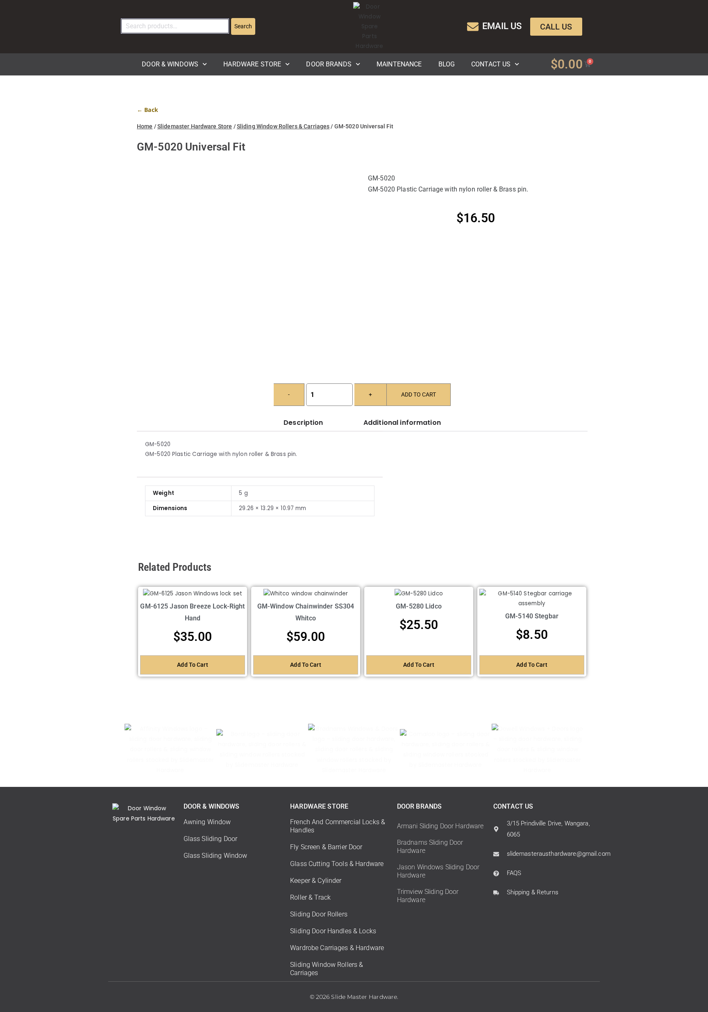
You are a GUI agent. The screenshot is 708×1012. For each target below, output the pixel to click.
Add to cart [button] (192, 664)
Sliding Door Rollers (318, 914)
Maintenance (399, 64)
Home (145, 126)
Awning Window (207, 822)
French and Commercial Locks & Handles (337, 826)
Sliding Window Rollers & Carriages (283, 126)
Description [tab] (303, 422)
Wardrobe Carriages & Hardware (337, 948)
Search (243, 26)
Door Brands (328, 64)
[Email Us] (473, 26)
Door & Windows (170, 64)
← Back (147, 110)
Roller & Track (310, 897)
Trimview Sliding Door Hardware (428, 896)
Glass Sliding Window (215, 855)
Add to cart (418, 394)
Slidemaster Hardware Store (194, 126)
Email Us (502, 26)
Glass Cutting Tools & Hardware (337, 864)
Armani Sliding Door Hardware (440, 826)
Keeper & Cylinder (315, 880)
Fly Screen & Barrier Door (326, 847)
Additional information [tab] (402, 422)
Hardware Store (252, 64)
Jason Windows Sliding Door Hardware (438, 871)
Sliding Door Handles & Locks (333, 931)
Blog (446, 64)
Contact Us (491, 64)
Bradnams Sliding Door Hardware (430, 847)
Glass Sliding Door (210, 839)
